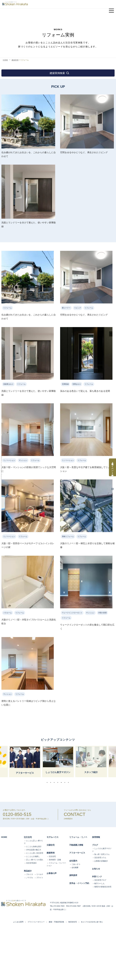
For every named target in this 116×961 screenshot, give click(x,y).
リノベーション (9, 460)
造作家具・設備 (55, 860)
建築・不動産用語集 (56, 922)
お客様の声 (52, 873)
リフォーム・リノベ (78, 837)
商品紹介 (28, 871)
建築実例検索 (57, 73)
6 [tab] (65, 782)
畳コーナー (66, 308)
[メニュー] (111, 9)
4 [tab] (58, 782)
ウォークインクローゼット (72, 613)
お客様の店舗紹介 (101, 861)
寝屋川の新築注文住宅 (102, 887)
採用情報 (96, 837)
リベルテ (39, 874)
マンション (23, 460)
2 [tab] (51, 782)
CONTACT (74, 814)
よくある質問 (18, 922)
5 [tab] (62, 782)
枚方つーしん (99, 883)
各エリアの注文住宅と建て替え (92, 922)
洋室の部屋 (102, 613)
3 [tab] (54, 782)
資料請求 (73, 875)
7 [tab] (69, 782)
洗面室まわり (8, 384)
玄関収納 (65, 384)
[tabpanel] (58, 761)
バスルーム (7, 613)
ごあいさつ (76, 864)
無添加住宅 (72, 922)
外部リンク (97, 876)
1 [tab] (47, 782)
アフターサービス (77, 853)
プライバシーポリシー (36, 922)
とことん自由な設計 (33, 846)
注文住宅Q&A (31, 863)
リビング (77, 308)
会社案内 (73, 861)
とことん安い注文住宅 (34, 853)
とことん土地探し (33, 856)
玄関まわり (76, 384)
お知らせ (96, 869)
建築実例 (15, 60)
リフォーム (7, 308)
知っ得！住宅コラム (102, 854)
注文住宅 (28, 837)
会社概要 (75, 868)
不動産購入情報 (76, 845)
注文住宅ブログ (100, 880)
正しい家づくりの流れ (34, 860)
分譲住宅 (51, 845)
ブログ (95, 845)
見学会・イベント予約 (79, 883)
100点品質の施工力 (33, 850)
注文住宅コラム (100, 858)
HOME (5, 60)
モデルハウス (53, 837)
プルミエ (29, 874)
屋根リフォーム (68, 536)
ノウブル (29, 878)
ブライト (39, 878)
